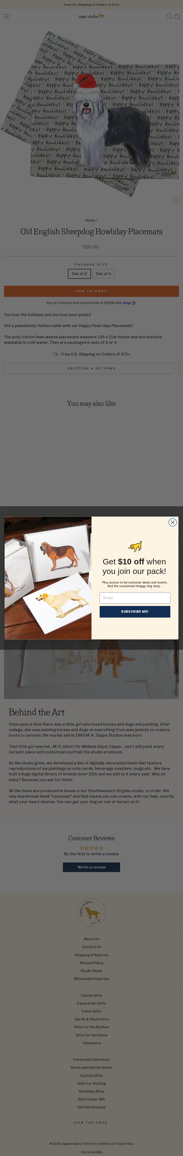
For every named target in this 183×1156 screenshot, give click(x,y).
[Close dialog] (173, 522)
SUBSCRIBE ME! (135, 611)
